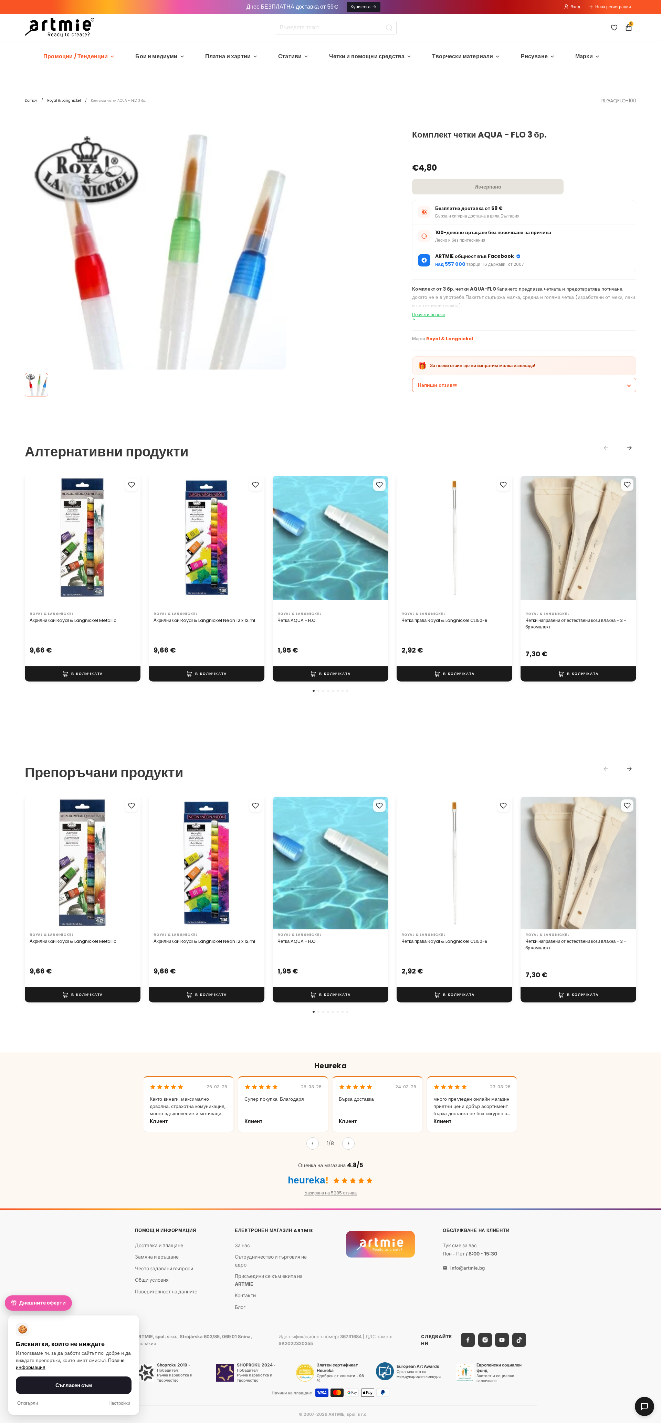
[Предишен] (312, 1143)
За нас (242, 1245)
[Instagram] (485, 1340)
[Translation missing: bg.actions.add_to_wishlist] (131, 484)
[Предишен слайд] (37, 542)
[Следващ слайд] (128, 542)
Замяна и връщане (157, 1257)
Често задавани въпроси (164, 1268)
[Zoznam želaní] (614, 27)
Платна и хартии (228, 56)
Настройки (119, 1403)
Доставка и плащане (159, 1245)
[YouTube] (502, 1340)
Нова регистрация (613, 7)
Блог (240, 1307)
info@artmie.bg (467, 1268)
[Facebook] (468, 1340)
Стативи (290, 56)
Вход (575, 7)
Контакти (245, 1295)
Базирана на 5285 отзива (330, 1193)
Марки (584, 56)
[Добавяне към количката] (82, 674)
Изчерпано (487, 187)
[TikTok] (519, 1340)
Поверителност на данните (166, 1291)
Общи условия (152, 1280)
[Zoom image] (155, 349)
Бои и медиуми (156, 56)
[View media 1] (36, 384)
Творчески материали (462, 56)
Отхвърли (27, 1403)
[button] (314, 691)
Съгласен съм (73, 1385)
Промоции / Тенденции (75, 56)
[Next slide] (629, 447)
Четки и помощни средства (367, 56)
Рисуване (534, 56)
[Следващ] (348, 1143)
